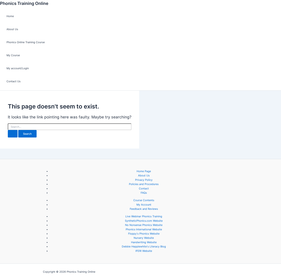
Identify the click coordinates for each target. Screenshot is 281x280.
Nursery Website (144, 237)
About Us (12, 29)
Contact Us (13, 81)
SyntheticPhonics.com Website (144, 220)
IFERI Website (143, 250)
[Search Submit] (13, 133)
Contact (144, 188)
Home (10, 16)
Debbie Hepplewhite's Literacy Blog (144, 246)
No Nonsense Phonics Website (143, 225)
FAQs (144, 192)
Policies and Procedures (144, 184)
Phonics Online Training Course (26, 42)
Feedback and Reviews (144, 208)
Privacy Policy (144, 179)
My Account (143, 204)
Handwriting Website (144, 242)
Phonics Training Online (24, 3)
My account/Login (18, 68)
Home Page (144, 171)
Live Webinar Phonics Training (143, 216)
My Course (13, 55)
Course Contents (143, 200)
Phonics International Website (144, 229)
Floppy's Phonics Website (144, 233)
